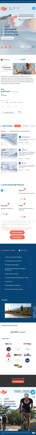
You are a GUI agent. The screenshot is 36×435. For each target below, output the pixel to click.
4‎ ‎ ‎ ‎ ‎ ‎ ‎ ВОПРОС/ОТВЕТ (10, 35)
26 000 (22, 216)
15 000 (21, 199)
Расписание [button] (17, 237)
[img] (33, 397)
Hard (32, 125)
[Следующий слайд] (34, 310)
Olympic (25, 125)
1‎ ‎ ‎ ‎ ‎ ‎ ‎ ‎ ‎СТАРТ (5, 27)
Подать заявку (17, 232)
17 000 (3, 214)
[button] (24, 68)
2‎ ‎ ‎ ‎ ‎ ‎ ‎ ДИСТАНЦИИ (8, 29)
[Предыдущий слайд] (2, 310)
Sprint (17, 125)
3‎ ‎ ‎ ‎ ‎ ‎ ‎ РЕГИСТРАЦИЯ (9, 32)
